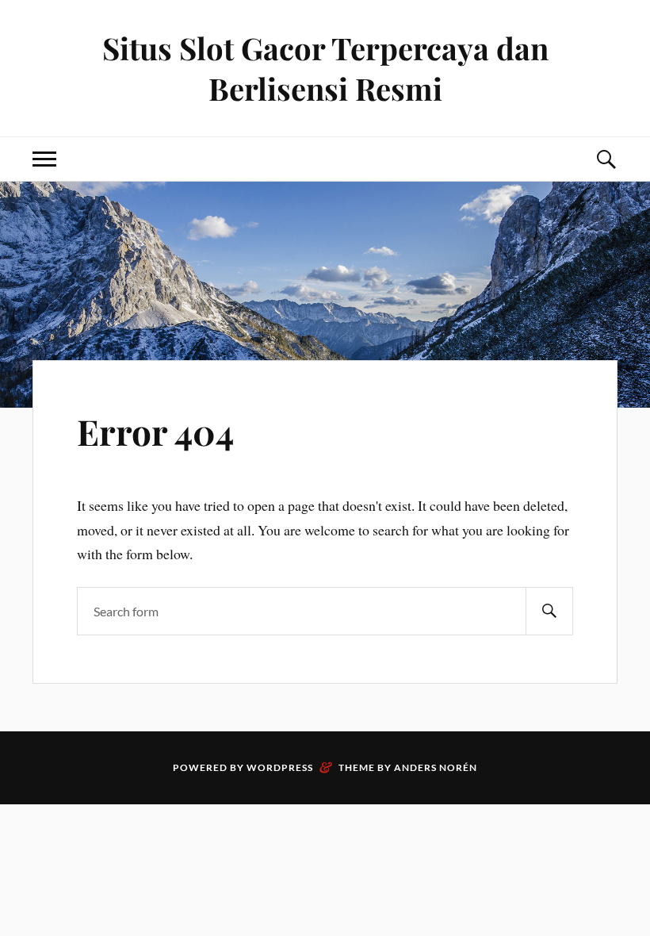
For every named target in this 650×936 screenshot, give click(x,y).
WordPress (280, 767)
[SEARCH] (549, 611)
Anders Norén (435, 767)
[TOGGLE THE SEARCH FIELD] (606, 159)
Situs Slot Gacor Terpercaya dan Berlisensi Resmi (325, 68)
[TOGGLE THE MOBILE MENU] (44, 159)
